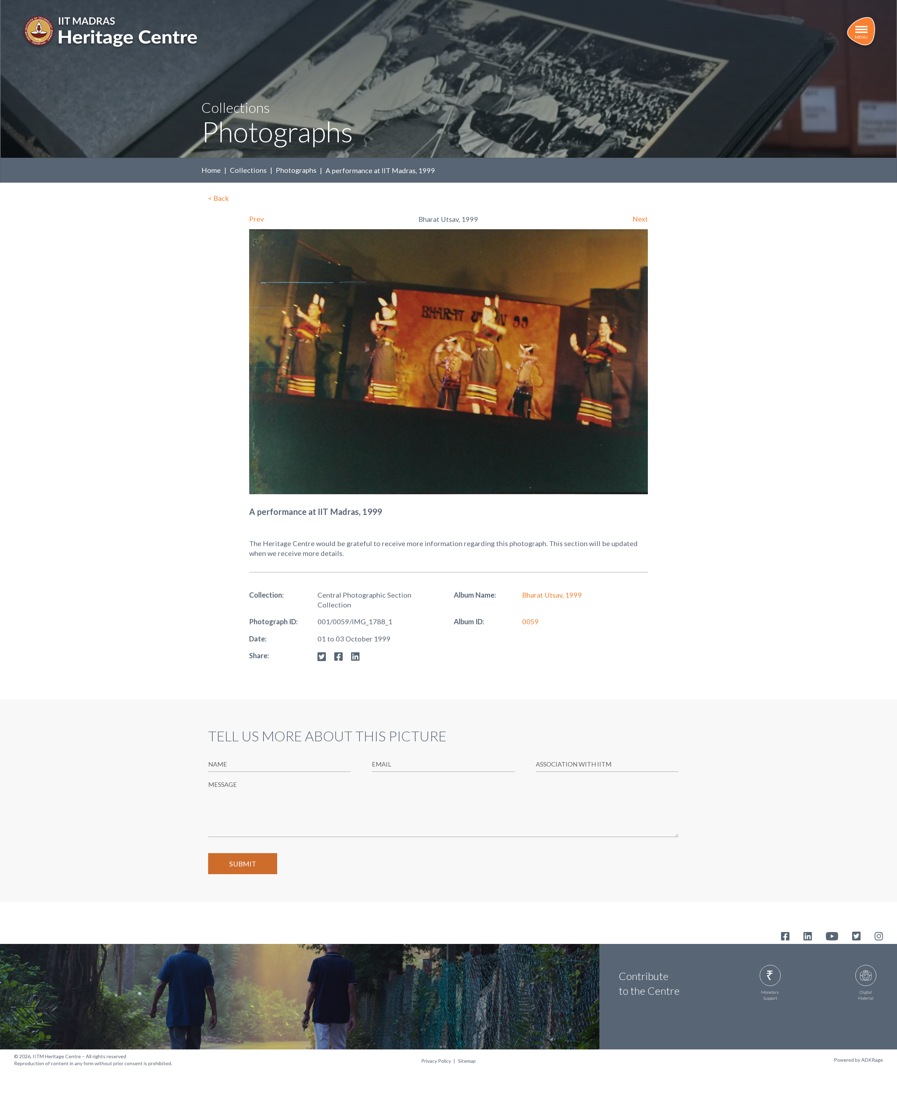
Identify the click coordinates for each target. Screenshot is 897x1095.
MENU (861, 37)
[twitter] (321, 655)
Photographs (296, 170)
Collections (248, 170)
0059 (530, 621)
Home (211, 170)
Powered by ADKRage (858, 1060)
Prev (256, 219)
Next (640, 219)
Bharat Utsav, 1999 (552, 595)
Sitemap (467, 1060)
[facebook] (338, 655)
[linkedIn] (355, 655)
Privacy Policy (436, 1060)
